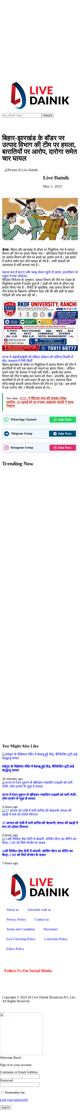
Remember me (14, 1092)
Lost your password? (14, 1100)
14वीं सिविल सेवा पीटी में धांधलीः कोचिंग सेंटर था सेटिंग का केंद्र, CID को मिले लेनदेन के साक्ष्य (37, 853)
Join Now (65, 419)
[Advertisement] (40, 40)
